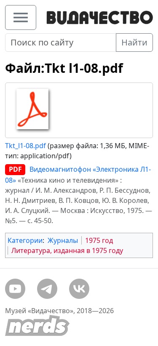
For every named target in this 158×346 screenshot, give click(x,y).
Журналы (63, 240)
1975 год (99, 240)
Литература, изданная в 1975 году (67, 250)
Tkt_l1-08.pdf (25, 145)
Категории (25, 240)
